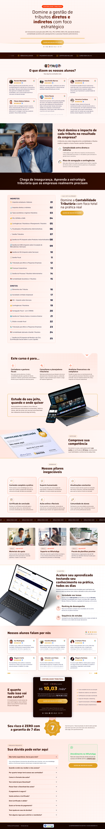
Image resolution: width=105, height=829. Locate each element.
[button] (90, 673)
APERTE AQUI (91, 759)
